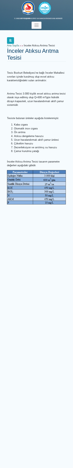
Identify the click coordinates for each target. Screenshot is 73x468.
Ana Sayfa (13, 45)
